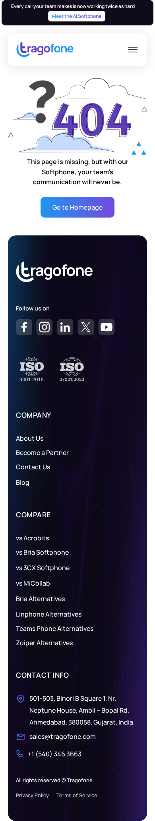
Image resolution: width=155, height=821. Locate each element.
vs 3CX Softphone (43, 567)
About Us (29, 438)
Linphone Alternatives (48, 614)
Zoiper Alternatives (44, 642)
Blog (22, 482)
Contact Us (33, 467)
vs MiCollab (33, 583)
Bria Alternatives (40, 598)
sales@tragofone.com (62, 736)
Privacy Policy (32, 795)
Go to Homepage (77, 207)
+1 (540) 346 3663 (54, 754)
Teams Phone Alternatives (54, 628)
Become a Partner (42, 452)
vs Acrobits (32, 538)
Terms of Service (76, 795)
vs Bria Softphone (42, 552)
